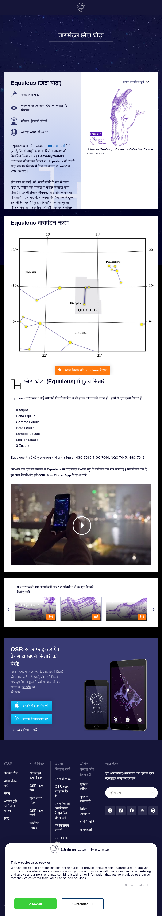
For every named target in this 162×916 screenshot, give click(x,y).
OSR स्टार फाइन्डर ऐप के (62, 791)
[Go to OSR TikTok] (121, 810)
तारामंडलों (86, 829)
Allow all (35, 904)
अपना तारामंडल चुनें (133, 82)
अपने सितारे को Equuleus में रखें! (86, 370)
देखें (51, 617)
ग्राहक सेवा (11, 773)
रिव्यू (6, 818)
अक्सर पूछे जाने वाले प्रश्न (10, 805)
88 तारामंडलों (56, 146)
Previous (8, 609)
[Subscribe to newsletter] (152, 793)
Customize (80, 904)
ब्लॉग (7, 793)
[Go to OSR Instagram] (110, 810)
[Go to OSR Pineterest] (153, 810)
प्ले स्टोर (15, 692)
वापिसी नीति (87, 821)
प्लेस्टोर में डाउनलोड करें (35, 719)
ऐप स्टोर (26, 687)
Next (153, 609)
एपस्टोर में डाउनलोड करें (35, 705)
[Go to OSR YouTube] (142, 810)
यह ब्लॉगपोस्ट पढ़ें (26, 730)
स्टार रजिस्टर (63, 778)
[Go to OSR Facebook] (131, 810)
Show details (134, 885)
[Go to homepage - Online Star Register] (81, 7)
